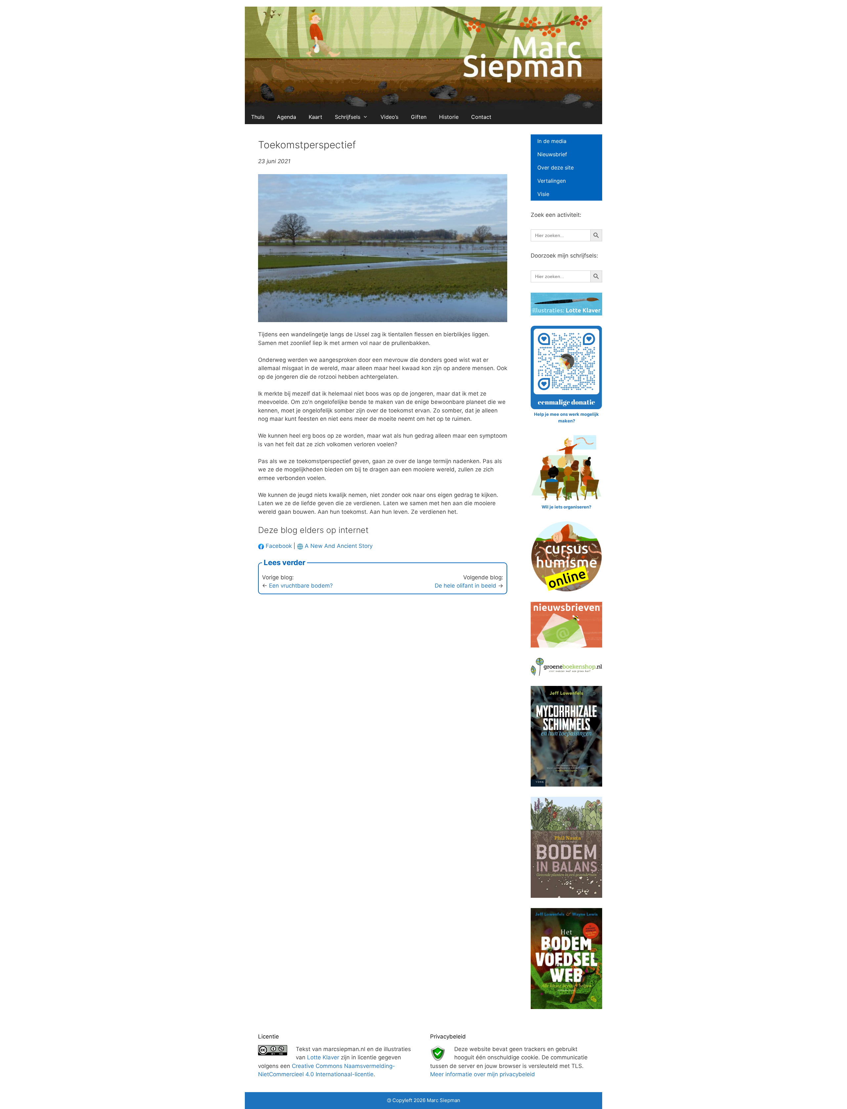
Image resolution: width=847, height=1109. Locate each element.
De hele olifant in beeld (465, 585)
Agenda (286, 117)
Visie (543, 194)
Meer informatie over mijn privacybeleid (482, 1074)
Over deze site (555, 167)
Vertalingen (551, 180)
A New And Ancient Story (339, 546)
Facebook (278, 546)
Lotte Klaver (323, 1057)
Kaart (315, 117)
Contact (481, 117)
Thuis (257, 117)
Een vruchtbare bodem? (301, 585)
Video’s (389, 117)
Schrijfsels (347, 117)
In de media (551, 141)
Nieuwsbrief (552, 154)
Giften (418, 117)
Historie (449, 117)
